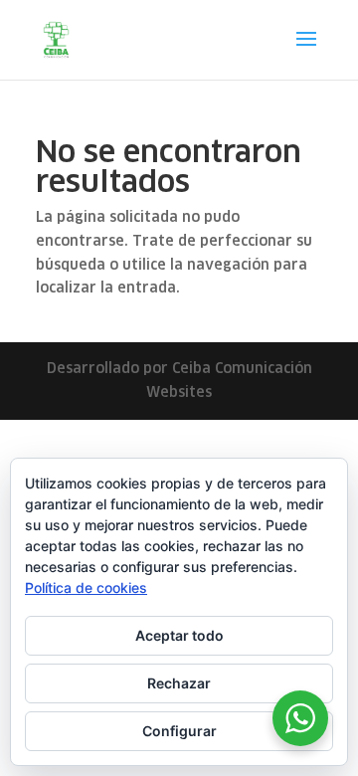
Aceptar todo (179, 635)
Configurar (179, 730)
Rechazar (179, 683)
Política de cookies (86, 587)
